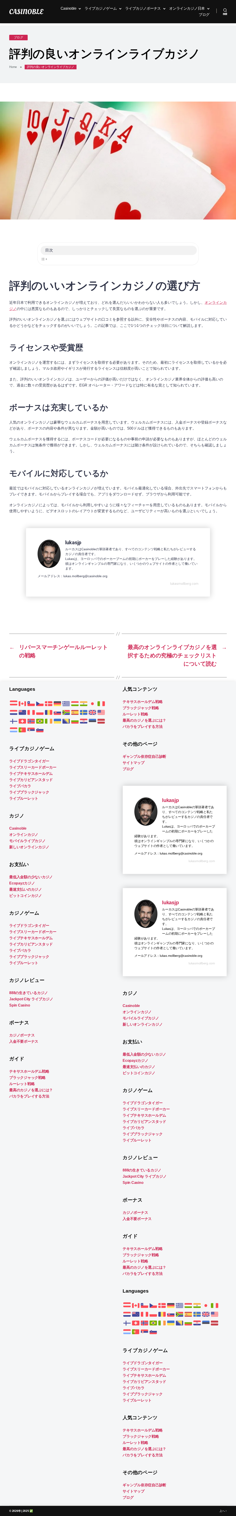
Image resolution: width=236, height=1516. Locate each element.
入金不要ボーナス (23, 1041)
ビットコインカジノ (25, 896)
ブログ (204, 14)
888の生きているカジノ (28, 993)
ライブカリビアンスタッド (31, 780)
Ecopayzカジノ (22, 883)
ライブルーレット (23, 798)
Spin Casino (19, 1005)
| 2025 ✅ (27, 1511)
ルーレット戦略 (22, 1084)
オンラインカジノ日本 (187, 8)
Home (13, 67)
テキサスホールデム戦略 (29, 1071)
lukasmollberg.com (184, 583)
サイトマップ (134, 763)
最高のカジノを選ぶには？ (31, 1090)
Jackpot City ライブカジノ (31, 999)
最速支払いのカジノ (25, 889)
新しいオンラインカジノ (29, 847)
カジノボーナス (22, 1035)
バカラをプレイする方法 (29, 1096)
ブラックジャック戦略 (27, 1078)
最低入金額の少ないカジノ (31, 877)
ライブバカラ (20, 786)
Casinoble (69, 8)
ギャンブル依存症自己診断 (144, 756)
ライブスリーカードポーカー (32, 767)
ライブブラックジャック (29, 792)
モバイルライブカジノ (27, 841)
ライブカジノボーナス (143, 8)
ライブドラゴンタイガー (29, 761)
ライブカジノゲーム (101, 8)
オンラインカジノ (23, 835)
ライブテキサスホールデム (31, 774)
